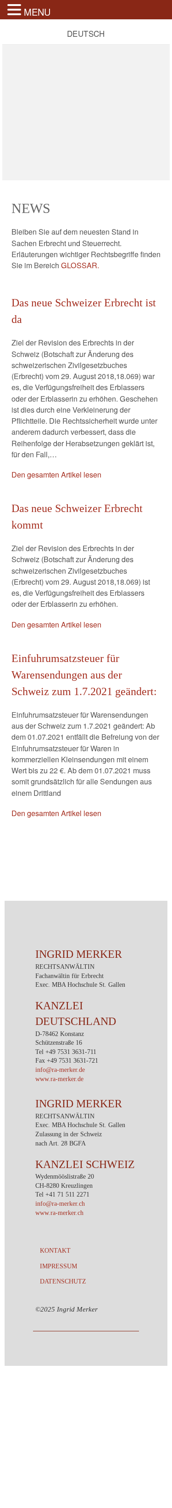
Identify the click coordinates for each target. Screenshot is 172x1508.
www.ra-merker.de (59, 1079)
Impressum (58, 1266)
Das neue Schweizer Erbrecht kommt (77, 516)
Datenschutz (63, 1281)
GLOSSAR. (80, 265)
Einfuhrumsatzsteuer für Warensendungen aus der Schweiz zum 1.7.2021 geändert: (84, 674)
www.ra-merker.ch (59, 1212)
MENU (37, 11)
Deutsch (86, 33)
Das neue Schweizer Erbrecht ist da (83, 311)
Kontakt (55, 1250)
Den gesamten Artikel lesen (56, 474)
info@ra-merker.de (60, 1069)
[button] (15, 10)
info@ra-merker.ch (60, 1203)
